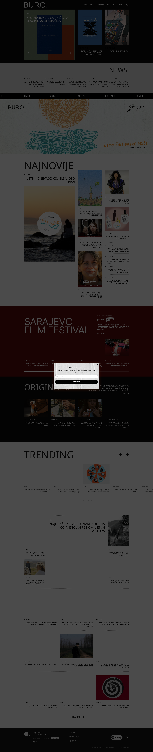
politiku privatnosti (92, 386)
